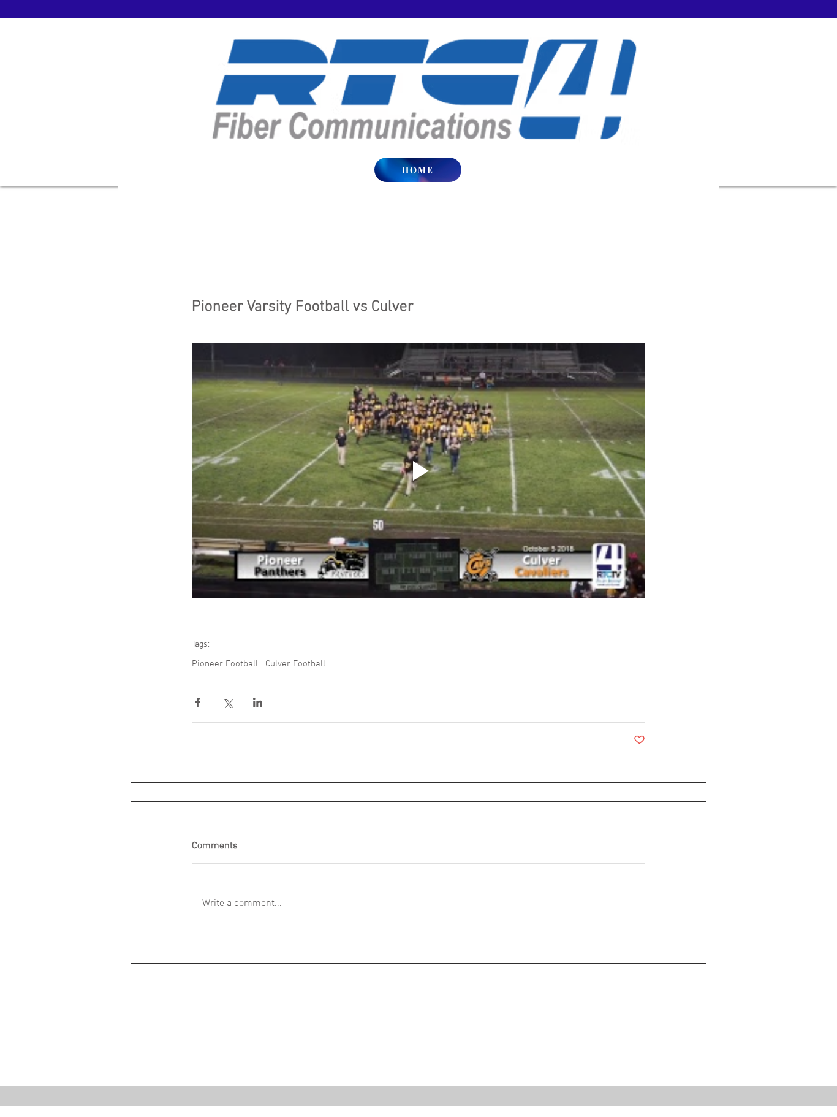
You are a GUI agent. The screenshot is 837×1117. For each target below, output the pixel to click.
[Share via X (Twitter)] (227, 702)
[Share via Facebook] (197, 702)
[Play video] (418, 470)
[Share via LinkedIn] (257, 702)
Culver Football (295, 663)
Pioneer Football (225, 663)
